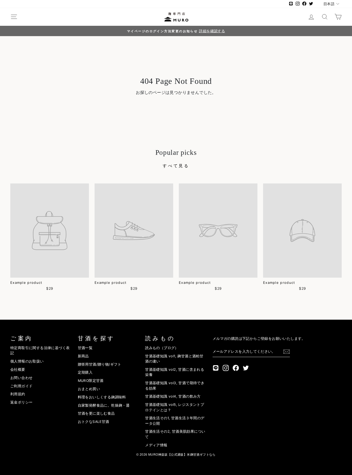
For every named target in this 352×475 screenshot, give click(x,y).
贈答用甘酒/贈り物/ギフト (99, 364)
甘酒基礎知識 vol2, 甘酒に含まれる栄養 (174, 372)
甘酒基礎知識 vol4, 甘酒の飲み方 (173, 396)
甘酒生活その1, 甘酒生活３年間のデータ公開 (174, 420)
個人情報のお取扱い (27, 361)
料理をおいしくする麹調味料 (102, 397)
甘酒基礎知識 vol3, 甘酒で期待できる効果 (174, 385)
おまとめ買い (89, 389)
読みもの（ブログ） (162, 348)
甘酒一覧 (85, 348)
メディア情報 (156, 445)
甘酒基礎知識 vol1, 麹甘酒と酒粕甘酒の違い (174, 358)
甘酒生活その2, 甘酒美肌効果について (175, 434)
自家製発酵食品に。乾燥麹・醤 (104, 405)
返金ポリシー (21, 402)
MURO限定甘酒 (91, 381)
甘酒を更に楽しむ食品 (96, 413)
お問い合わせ (21, 378)
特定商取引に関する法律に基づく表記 (40, 350)
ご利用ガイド (21, 386)
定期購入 (85, 372)
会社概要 (17, 369)
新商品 (83, 356)
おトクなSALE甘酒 (93, 422)
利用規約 (17, 394)
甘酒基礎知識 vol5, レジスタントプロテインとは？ (174, 407)
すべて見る (176, 165)
